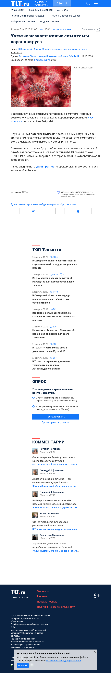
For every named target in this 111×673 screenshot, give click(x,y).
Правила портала (47, 601)
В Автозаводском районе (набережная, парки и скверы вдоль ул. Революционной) (56, 399)
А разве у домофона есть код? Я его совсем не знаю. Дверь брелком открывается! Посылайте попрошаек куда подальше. (55, 481)
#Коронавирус (45, 60)
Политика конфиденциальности (56, 606)
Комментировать (62, 29)
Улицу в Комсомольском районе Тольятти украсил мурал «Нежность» (71, 550)
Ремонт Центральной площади (28, 15)
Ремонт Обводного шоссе (65, 15)
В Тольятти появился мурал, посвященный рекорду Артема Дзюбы (69, 529)
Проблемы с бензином (40, 9)
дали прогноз (45, 166)
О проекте (43, 591)
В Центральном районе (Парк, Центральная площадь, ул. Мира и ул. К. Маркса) (57, 408)
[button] (33, 211)
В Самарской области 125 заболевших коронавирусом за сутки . (53, 49)
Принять (22, 665)
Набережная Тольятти (23, 21)
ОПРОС (39, 381)
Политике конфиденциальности (63, 660)
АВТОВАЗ (62, 9)
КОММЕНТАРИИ (48, 442)
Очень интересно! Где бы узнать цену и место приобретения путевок (53, 459)
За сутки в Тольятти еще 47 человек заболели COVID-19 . (49, 56)
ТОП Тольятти (46, 249)
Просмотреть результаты (55, 422)
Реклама (42, 596)
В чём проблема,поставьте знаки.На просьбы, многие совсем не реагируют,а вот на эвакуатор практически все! (54, 502)
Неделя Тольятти (50, 21)
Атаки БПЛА (17, 9)
